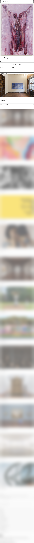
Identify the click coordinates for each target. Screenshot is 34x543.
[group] (17, 29)
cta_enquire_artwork (4, 104)
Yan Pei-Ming (3, 57)
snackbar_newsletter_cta (30, 542)
